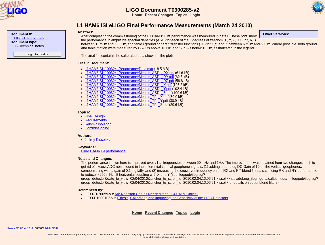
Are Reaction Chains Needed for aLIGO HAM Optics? (156, 194)
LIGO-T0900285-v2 (29, 38)
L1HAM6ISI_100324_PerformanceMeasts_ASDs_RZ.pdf (129, 81)
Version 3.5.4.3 (23, 228)
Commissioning (97, 128)
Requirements (96, 120)
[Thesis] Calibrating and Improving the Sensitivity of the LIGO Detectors (172, 198)
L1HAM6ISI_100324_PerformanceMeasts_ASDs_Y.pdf (128, 89)
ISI (103, 151)
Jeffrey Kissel (95, 140)
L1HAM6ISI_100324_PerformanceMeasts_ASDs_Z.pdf (128, 93)
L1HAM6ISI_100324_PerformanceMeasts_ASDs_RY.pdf (129, 77)
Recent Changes (159, 15)
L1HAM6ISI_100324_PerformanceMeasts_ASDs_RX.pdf (129, 73)
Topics (181, 15)
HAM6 (95, 151)
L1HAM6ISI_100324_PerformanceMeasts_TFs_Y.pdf (126, 101)
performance (116, 151)
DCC (10, 228)
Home (137, 15)
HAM (85, 151)
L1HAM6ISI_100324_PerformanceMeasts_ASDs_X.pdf (128, 85)
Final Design (95, 116)
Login (195, 15)
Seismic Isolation (98, 124)
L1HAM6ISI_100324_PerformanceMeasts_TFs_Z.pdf (126, 105)
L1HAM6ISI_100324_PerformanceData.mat (119, 69)
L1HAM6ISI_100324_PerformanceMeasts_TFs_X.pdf (126, 97)
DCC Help (51, 228)
